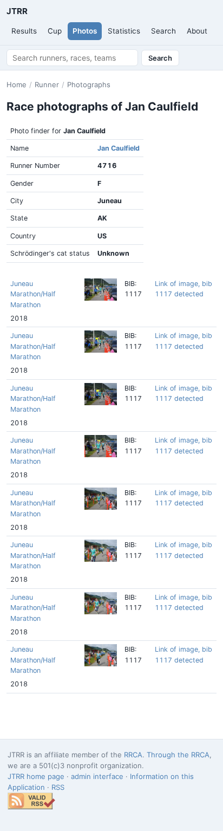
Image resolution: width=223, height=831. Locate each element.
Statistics (124, 31)
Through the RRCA (178, 754)
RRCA (133, 754)
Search (163, 31)
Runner (47, 84)
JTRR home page (36, 776)
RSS (57, 787)
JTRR (16, 11)
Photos (85, 31)
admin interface (97, 776)
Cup (55, 31)
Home (16, 84)
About (197, 31)
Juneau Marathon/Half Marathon (33, 294)
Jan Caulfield (118, 148)
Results (24, 31)
